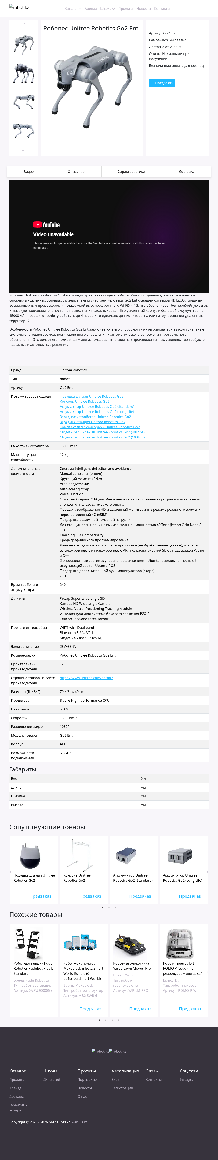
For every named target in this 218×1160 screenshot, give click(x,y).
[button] (182, 8)
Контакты (162, 8)
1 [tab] (102, 907)
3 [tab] (115, 907)
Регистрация (122, 1088)
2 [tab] (109, 907)
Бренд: (19, 980)
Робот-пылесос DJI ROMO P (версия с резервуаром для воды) (182, 968)
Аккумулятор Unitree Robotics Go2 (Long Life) (97, 411)
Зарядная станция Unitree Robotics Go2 (92, 422)
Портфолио (87, 1079)
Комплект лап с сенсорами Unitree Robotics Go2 (100, 427)
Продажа (16, 1079)
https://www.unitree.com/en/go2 (86, 678)
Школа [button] (106, 8)
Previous (24, 25)
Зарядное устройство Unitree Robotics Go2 (95, 416)
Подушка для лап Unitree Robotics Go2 (91, 396)
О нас (82, 1096)
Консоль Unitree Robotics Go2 (84, 401)
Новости (143, 8)
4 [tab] (118, 1020)
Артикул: (21, 990)
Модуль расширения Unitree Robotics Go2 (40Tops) (102, 432)
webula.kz (80, 1122)
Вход (115, 1079)
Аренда (91, 8)
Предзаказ (163, 82)
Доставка (17, 1096)
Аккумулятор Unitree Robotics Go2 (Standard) (97, 406)
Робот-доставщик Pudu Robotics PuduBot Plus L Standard (33, 968)
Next (23, 149)
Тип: (17, 985)
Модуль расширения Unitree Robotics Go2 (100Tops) (103, 437)
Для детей (51, 1079)
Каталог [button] (71, 8)
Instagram (188, 1079)
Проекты (125, 8)
